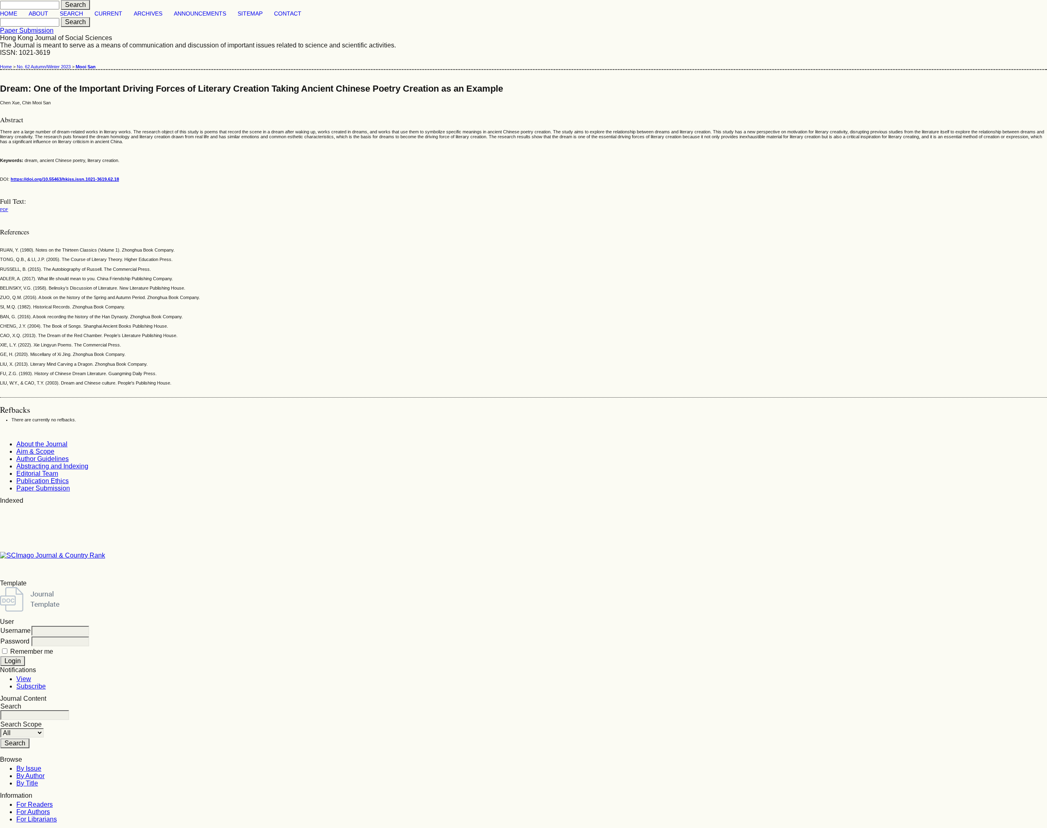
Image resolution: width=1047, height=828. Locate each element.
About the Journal (41, 444)
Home (8, 14)
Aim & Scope (35, 451)
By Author (30, 775)
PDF (4, 209)
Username (15, 630)
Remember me (31, 651)
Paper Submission (27, 30)
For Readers (34, 804)
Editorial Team (37, 473)
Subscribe (31, 686)
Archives (148, 14)
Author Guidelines (42, 458)
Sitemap (250, 14)
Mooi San (86, 66)
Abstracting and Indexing (52, 466)
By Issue (28, 768)
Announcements (200, 14)
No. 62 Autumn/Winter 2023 (44, 66)
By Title (27, 783)
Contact (287, 14)
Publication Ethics (42, 480)
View (23, 678)
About (38, 14)
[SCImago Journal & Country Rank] (52, 555)
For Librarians (36, 819)
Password (14, 641)
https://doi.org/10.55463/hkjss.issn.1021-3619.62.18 (65, 179)
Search (71, 14)
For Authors (33, 811)
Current (108, 14)
